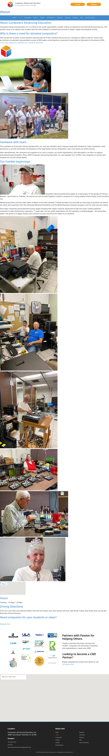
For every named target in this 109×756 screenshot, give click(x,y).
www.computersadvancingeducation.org (19, 747)
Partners (75, 18)
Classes (35, 18)
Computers (27, 18)
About (20, 18)
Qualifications (51, 18)
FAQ (81, 18)
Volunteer (68, 18)
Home (14, 18)
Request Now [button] (5, 624)
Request (59, 18)
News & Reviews (90, 18)
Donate (42, 18)
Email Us (10, 745)
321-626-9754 (68, 664)
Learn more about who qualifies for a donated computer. (21, 43)
